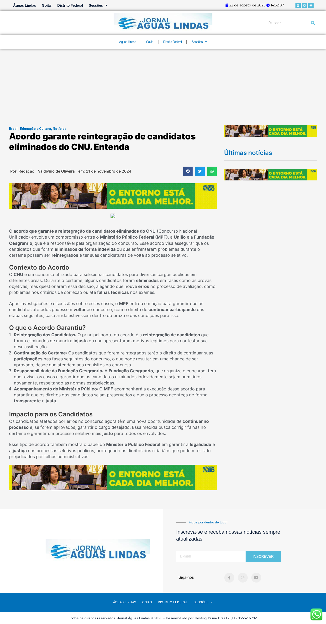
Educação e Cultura (35, 129)
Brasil (13, 129)
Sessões (96, 5)
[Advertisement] (163, 84)
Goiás (47, 5)
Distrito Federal (70, 5)
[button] (188, 171)
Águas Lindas (24, 5)
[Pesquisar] (313, 23)
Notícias (59, 129)
